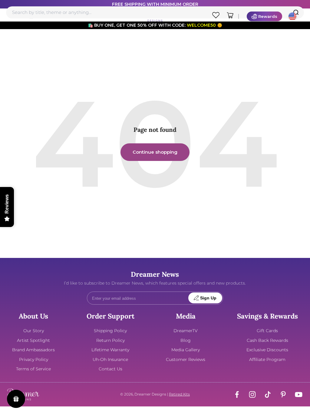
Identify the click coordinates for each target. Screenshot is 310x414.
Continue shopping (155, 152)
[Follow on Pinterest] (283, 394)
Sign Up (208, 298)
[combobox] (155, 12)
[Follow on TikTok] (268, 394)
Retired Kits (179, 394)
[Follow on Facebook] (237, 394)
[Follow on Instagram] (252, 394)
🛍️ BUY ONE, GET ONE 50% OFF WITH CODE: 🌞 (155, 25)
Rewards (267, 16)
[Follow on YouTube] (299, 394)
